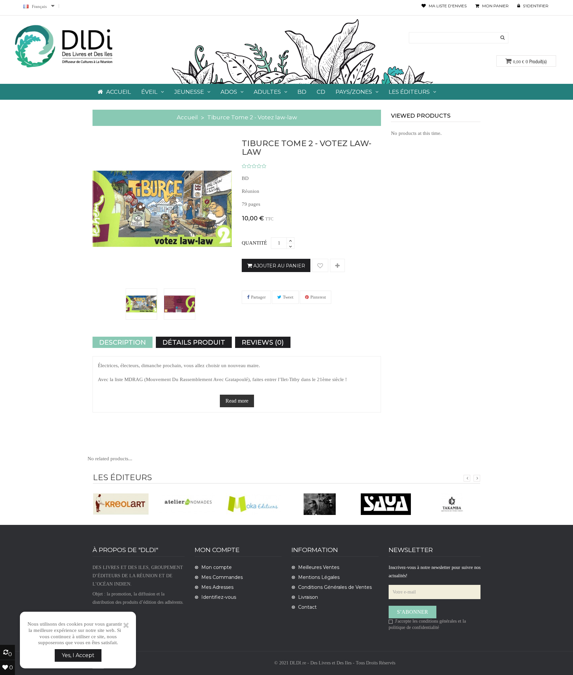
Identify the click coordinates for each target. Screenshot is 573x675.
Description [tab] (122, 342)
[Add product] (337, 265)
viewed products (421, 115)
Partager (258, 297)
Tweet (288, 297)
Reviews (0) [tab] (263, 342)
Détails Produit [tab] (193, 342)
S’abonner (412, 612)
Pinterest (318, 297)
